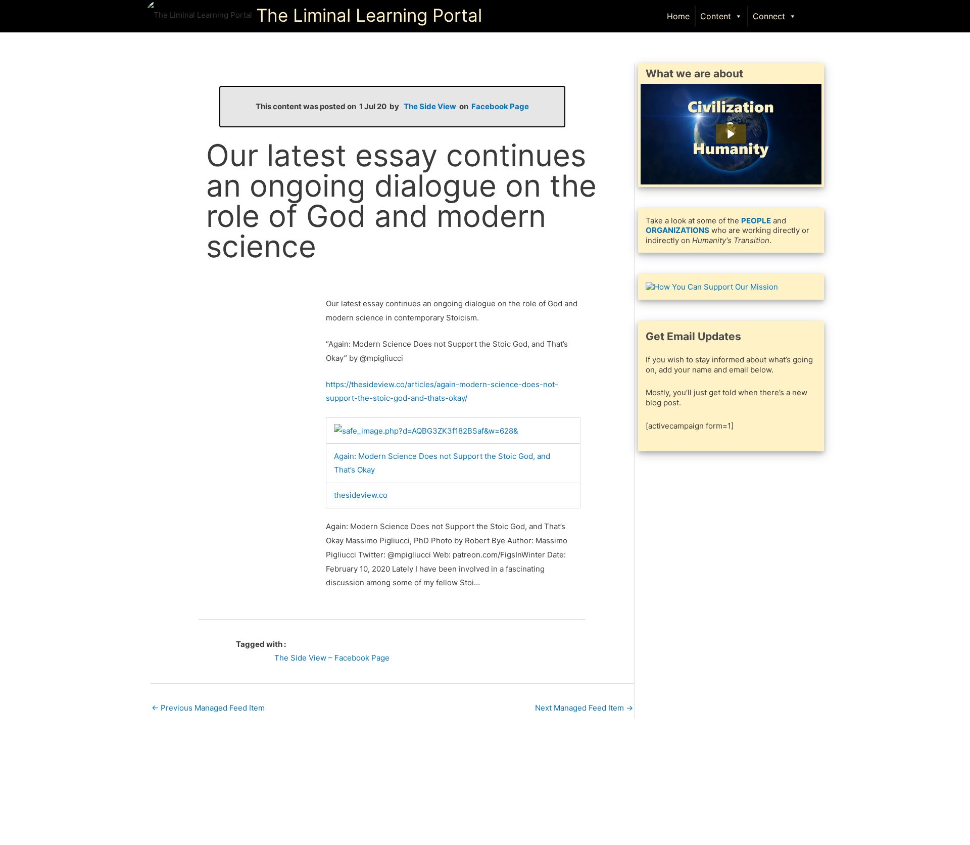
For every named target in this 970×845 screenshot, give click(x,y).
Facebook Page (500, 106)
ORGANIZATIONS (677, 230)
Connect (769, 16)
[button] (813, 15)
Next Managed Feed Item (584, 708)
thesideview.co (360, 495)
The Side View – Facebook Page (332, 658)
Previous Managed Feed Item (208, 708)
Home (678, 16)
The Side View (430, 106)
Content (715, 16)
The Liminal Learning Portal (369, 15)
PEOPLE (756, 220)
